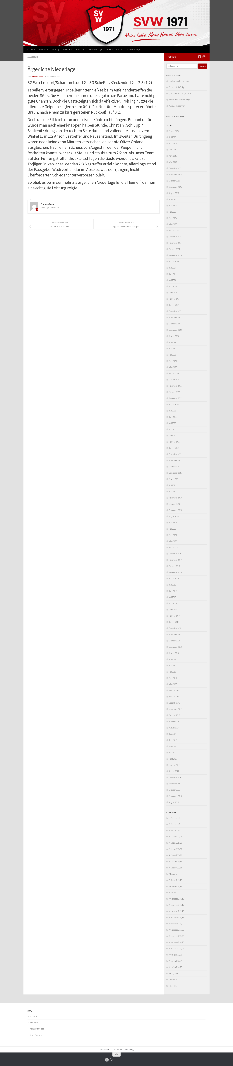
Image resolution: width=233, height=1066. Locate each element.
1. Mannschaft (174, 818)
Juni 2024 (173, 274)
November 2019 (175, 560)
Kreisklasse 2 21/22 (176, 930)
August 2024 (174, 261)
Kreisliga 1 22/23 (175, 954)
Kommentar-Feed (37, 1028)
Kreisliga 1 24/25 (175, 967)
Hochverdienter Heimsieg (179, 81)
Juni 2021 (173, 491)
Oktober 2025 (174, 180)
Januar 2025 (174, 230)
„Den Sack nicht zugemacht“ (180, 93)
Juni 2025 (173, 205)
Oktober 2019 (174, 566)
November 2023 (175, 317)
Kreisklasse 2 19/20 (176, 923)
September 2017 (175, 721)
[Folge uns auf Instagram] (203, 56)
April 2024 (173, 286)
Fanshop (55, 49)
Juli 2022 (172, 410)
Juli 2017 (172, 734)
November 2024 (175, 243)
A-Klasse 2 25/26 (175, 861)
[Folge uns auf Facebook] (199, 56)
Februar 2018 (174, 690)
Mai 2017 (172, 746)
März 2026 (173, 162)
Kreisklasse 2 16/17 (176, 905)
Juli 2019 (172, 584)
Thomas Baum (37, 76)
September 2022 (175, 398)
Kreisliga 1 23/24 (175, 961)
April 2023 (173, 361)
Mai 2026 (172, 149)
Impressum (104, 1049)
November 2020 (175, 497)
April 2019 (173, 603)
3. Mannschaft (174, 830)
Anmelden (34, 1016)
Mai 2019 (172, 597)
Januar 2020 (174, 547)
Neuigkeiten (173, 973)
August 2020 (174, 516)
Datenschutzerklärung (123, 1049)
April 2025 (173, 218)
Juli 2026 (172, 137)
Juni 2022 (173, 417)
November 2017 (175, 709)
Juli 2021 (172, 485)
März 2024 (173, 292)
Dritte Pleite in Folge (177, 87)
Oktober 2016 (174, 790)
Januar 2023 (174, 373)
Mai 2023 (172, 354)
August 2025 (174, 193)
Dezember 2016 (175, 777)
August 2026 (174, 131)
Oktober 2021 (174, 466)
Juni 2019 (173, 591)
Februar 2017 (174, 765)
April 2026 (173, 156)
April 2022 (173, 429)
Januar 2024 (174, 305)
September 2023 (175, 330)
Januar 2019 (174, 622)
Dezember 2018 (175, 628)
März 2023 (173, 367)
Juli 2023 (172, 342)
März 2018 (173, 684)
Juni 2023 (173, 348)
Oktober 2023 (174, 323)
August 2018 (174, 653)
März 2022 (173, 435)
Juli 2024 (172, 267)
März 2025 (173, 224)
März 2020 (173, 541)
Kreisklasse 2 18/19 (176, 917)
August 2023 (174, 336)
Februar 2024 (174, 299)
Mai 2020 (172, 529)
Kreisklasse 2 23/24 (176, 936)
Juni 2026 (173, 143)
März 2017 (173, 759)
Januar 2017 (174, 771)
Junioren (172, 892)
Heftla (110, 49)
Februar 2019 (174, 616)
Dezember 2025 (175, 168)
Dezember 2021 (175, 454)
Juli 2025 (172, 199)
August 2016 (174, 802)
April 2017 (173, 752)
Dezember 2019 (175, 553)
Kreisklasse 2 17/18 (176, 911)
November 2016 (175, 783)
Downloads (80, 49)
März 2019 (173, 609)
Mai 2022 (172, 423)
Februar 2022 (174, 442)
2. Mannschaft (174, 824)
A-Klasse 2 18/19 (175, 843)
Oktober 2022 (174, 392)
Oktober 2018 (174, 640)
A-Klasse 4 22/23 (175, 867)
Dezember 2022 (175, 379)
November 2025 (175, 174)
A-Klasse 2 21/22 (175, 855)
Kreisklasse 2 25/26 (176, 948)
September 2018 (175, 647)
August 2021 (174, 479)
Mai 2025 (172, 212)
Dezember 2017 (175, 703)
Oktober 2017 (174, 715)
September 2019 (175, 572)
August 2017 (174, 727)
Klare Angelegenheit (177, 106)
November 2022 (175, 386)
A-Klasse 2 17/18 (175, 836)
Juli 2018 (172, 659)
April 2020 (173, 535)
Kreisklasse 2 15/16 (176, 898)
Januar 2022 (174, 448)
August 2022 (174, 404)
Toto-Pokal (173, 986)
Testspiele (173, 979)
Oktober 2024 (174, 249)
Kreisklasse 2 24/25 (176, 942)
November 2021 (175, 460)
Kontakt (119, 49)
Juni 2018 (173, 665)
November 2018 (175, 634)
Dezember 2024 (175, 236)
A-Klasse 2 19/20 (175, 849)
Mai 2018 (172, 671)
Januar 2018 (174, 696)
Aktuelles (31, 49)
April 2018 (173, 678)
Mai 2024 (172, 280)
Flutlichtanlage (133, 49)
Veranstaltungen (96, 49)
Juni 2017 (173, 740)
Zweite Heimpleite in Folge (179, 99)
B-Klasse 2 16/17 (175, 886)
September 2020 (175, 510)
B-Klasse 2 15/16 (175, 880)
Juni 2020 (173, 522)
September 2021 (175, 473)
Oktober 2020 (174, 504)
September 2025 (175, 187)
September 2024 (175, 255)
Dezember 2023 (175, 311)
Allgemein (33, 56)
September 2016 (175, 796)
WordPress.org (36, 1035)
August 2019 (174, 578)
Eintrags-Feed (35, 1022)
